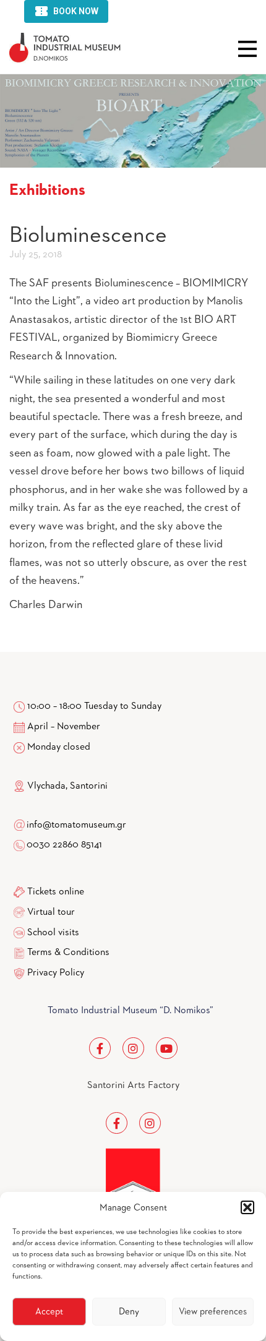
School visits (53, 933)
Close (247, 49)
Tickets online (55, 892)
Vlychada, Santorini (66, 786)
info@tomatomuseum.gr (76, 825)
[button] (247, 1207)
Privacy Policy (55, 973)
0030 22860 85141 (63, 845)
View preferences (213, 1311)
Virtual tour (51, 912)
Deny (129, 1311)
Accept (49, 1311)
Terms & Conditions (68, 953)
